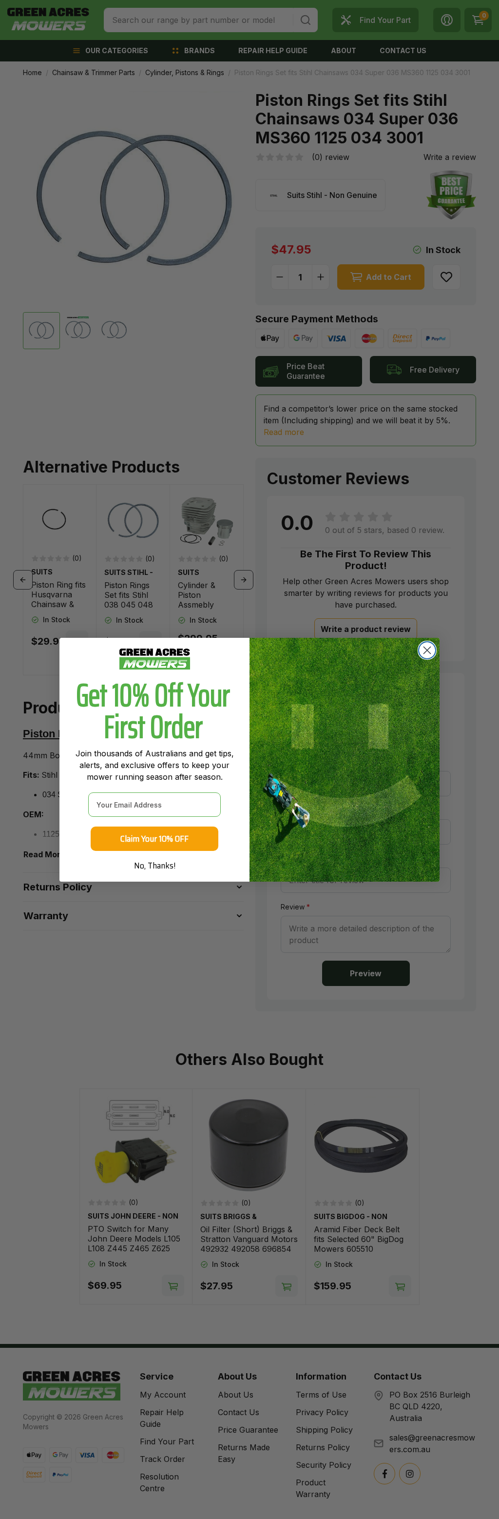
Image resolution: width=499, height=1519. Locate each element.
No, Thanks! (154, 865)
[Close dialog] (427, 650)
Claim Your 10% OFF (154, 839)
